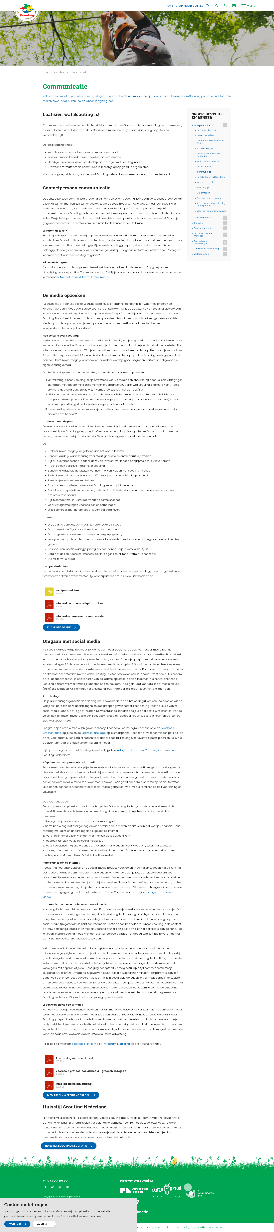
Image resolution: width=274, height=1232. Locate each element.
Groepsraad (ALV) (206, 135)
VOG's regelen (204, 166)
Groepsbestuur (60, 72)
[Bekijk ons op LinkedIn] (52, 1186)
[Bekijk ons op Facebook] (45, 1186)
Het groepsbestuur (206, 130)
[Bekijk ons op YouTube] (60, 1186)
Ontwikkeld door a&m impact (211, 1227)
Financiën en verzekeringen (201, 242)
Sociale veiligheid (205, 148)
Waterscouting (201, 254)
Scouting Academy (203, 228)
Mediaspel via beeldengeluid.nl (68, 1095)
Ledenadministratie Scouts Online (210, 142)
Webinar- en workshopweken (211, 211)
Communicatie (205, 172)
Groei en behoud (202, 218)
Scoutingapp (203, 187)
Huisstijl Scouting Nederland (66, 1146)
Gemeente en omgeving (209, 198)
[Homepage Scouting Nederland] (27, 10)
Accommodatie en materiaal (203, 234)
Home (46, 72)
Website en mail (205, 182)
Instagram (123, 750)
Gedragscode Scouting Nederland (209, 154)
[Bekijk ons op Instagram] (67, 1186)
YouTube (150, 750)
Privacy (149, 1227)
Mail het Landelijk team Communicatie (84, 277)
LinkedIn (169, 750)
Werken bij (163, 1227)
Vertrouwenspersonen (208, 161)
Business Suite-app (93, 733)
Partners (137, 1227)
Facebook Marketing (85, 1044)
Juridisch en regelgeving (206, 249)
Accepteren (15, 1223)
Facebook (137, 750)
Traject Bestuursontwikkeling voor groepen (211, 204)
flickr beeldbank (59, 627)
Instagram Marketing (116, 1044)
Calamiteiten (203, 193)
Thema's (198, 223)
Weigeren (42, 1223)
